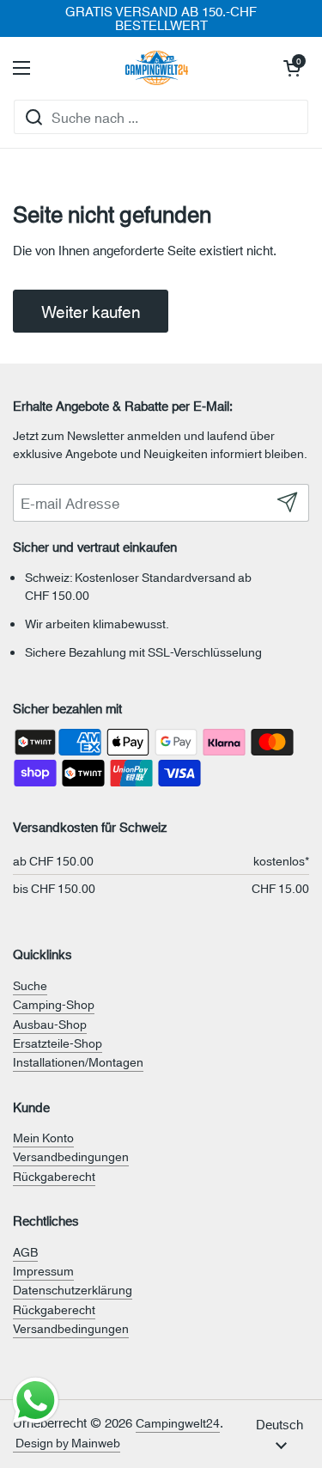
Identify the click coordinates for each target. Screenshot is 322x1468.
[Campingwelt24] (157, 68)
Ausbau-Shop (50, 1023)
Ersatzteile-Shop (57, 1042)
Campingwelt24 (178, 1422)
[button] (292, 68)
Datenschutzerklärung (72, 1289)
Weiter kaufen (90, 310)
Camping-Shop (53, 1003)
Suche (30, 985)
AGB (25, 1251)
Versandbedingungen (71, 1156)
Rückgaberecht (54, 1175)
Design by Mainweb (66, 1442)
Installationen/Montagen (78, 1061)
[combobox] (161, 117)
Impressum (43, 1270)
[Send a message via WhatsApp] (36, 1400)
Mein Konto (43, 1137)
